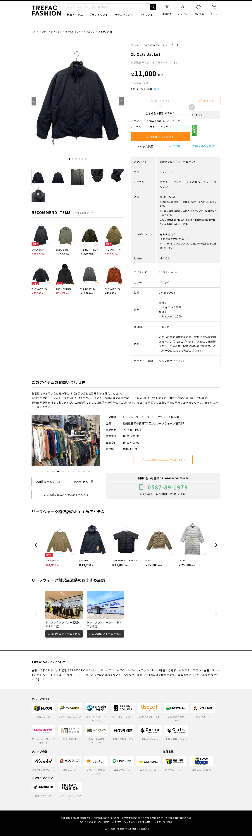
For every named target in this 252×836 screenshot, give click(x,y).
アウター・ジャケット (50, 31)
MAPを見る (81, 481)
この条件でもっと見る (160, 137)
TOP (34, 31)
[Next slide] (121, 101)
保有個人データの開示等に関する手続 (171, 818)
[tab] (69, 159)
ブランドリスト (98, 14)
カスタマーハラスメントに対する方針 (131, 821)
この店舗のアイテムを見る (64, 634)
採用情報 (167, 821)
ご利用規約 (104, 821)
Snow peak (151, 45)
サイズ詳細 (173, 146)
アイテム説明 (145, 146)
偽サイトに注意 (88, 821)
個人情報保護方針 (82, 818)
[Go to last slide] (34, 101)
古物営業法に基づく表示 (106, 818)
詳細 (156, 89)
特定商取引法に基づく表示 (135, 818)
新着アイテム (75, 14)
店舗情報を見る (45, 481)
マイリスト (146, 14)
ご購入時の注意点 (203, 146)
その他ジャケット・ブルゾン (80, 31)
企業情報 (65, 818)
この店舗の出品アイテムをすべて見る (66, 494)
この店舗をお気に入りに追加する (165, 459)
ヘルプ (157, 821)
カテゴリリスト (123, 14)
